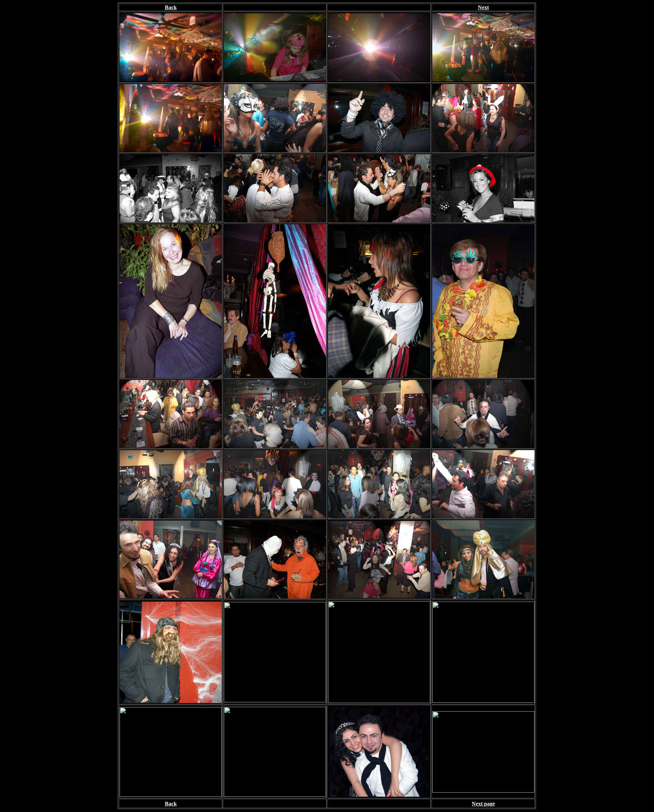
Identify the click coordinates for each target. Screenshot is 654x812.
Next (483, 7)
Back (171, 7)
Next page (483, 804)
